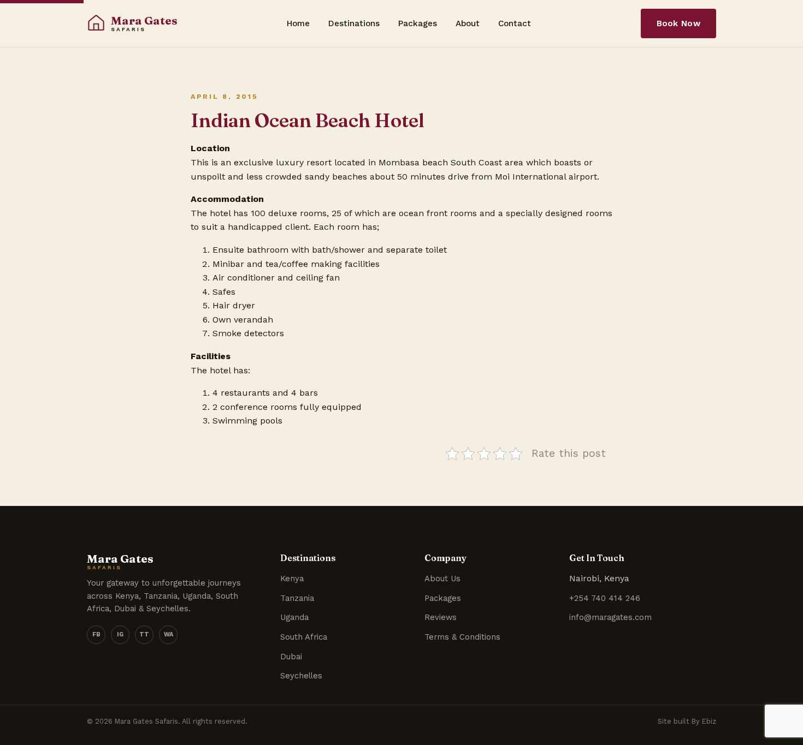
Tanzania (297, 598)
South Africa (303, 637)
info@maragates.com (610, 617)
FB (96, 634)
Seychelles (301, 676)
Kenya (292, 578)
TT (144, 634)
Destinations (354, 23)
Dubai (291, 656)
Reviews (440, 617)
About (468, 23)
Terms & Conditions (462, 637)
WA (168, 634)
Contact (514, 23)
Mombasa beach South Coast (440, 162)
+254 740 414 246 (604, 598)
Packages (417, 23)
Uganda (294, 617)
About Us (442, 578)
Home (298, 23)
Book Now (678, 23)
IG (120, 634)
